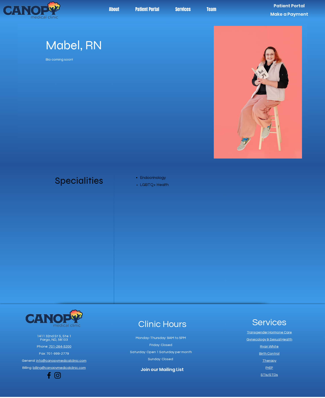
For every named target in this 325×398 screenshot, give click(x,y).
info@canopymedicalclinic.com (61, 360)
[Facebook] (49, 375)
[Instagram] (57, 375)
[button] (183, 9)
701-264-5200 (60, 346)
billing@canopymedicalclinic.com (59, 367)
